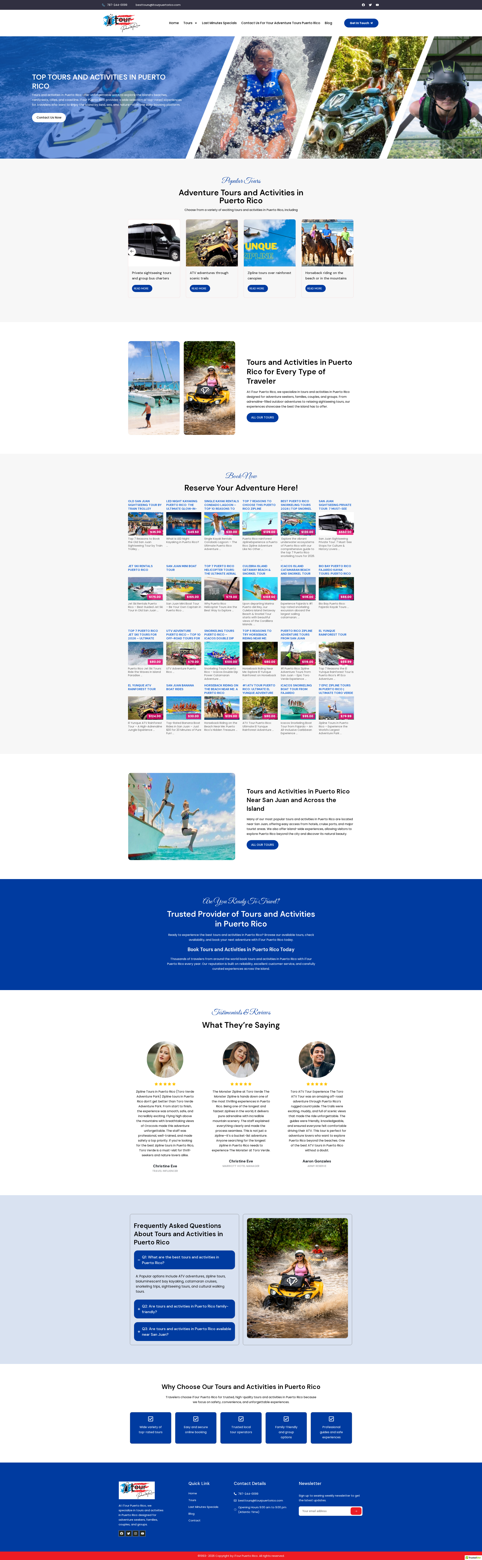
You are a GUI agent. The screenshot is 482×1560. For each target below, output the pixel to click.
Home (174, 23)
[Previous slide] (132, 252)
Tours (187, 23)
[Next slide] (350, 252)
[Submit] (356, 1511)
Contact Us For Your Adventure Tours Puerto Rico (280, 23)
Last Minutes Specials (219, 23)
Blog (328, 23)
